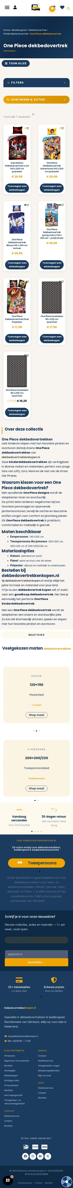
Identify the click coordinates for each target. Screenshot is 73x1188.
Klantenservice (11, 1116)
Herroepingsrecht (13, 1095)
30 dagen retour (54, 817)
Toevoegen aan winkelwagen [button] (17, 188)
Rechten (8, 1065)
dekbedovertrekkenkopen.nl (21, 457)
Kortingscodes (11, 1080)
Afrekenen (9, 1056)
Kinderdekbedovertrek (15, 33)
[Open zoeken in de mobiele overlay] (68, 8)
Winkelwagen (11, 1075)
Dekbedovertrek (37, 30)
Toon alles (17, 63)
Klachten (8, 1090)
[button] (7, 7)
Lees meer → (54, 900)
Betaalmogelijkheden (49, 1070)
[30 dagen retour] (54, 809)
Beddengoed (19, 30)
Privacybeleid (11, 1085)
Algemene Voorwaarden (16, 1060)
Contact (8, 1121)
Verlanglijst (9, 1070)
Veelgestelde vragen (49, 1065)
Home (6, 30)
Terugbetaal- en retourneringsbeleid (14, 1102)
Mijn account (44, 1075)
